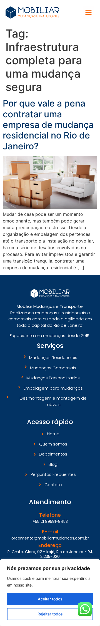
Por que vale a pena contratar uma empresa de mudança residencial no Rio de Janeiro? (48, 125)
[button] (89, 12)
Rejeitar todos (50, 614)
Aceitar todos (50, 599)
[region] (50, 592)
